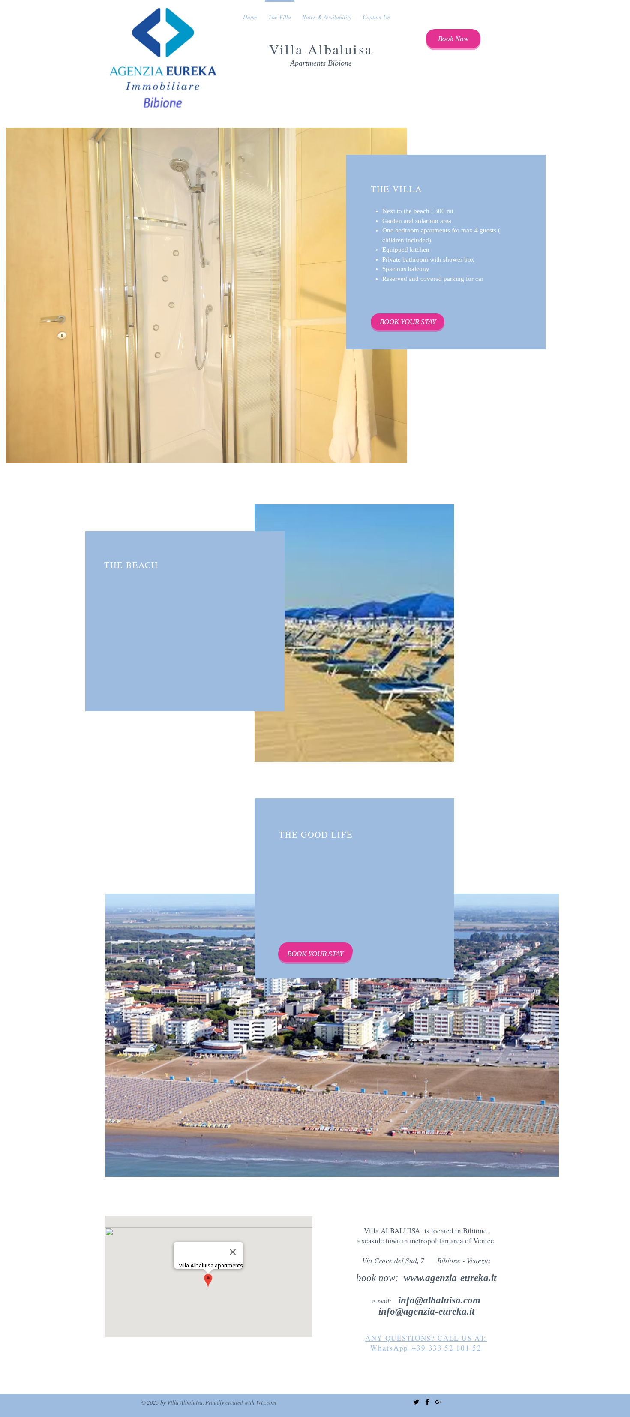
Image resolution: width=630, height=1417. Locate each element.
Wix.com (266, 1402)
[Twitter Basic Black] (416, 1402)
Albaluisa (340, 49)
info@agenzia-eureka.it (426, 1311)
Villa (288, 49)
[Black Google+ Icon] (438, 1402)
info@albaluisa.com (439, 1300)
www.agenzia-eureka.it (450, 1278)
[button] (206, 295)
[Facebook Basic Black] (427, 1402)
